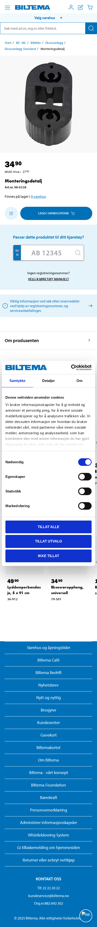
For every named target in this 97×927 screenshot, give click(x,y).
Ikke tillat (48, 556)
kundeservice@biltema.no (48, 895)
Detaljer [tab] (48, 380)
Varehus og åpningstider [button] (48, 647)
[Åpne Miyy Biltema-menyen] (71, 7)
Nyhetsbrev (48, 685)
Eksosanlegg (54, 43)
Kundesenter (48, 722)
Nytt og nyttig (48, 697)
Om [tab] (79, 380)
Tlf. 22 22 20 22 (48, 888)
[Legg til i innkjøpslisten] (11, 213)
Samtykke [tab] (17, 380)
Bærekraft (48, 797)
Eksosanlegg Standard (20, 49)
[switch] (85, 476)
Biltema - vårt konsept (48, 772)
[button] (48, 17)
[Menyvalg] (7, 7)
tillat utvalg (48, 541)
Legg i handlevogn (53, 213)
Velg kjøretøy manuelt (48, 279)
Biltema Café (48, 660)
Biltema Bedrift (49, 672)
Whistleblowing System (48, 835)
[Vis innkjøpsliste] (80, 7)
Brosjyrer (48, 710)
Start (8, 43)
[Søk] (91, 28)
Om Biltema (48, 760)
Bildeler (36, 43)
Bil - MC (21, 43)
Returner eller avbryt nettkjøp (49, 860)
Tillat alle (48, 527)
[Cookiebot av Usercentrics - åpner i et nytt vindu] (71, 367)
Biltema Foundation (48, 785)
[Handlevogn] (90, 7)
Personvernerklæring (48, 810)
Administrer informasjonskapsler (48, 822)
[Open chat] (86, 916)
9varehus (38, 196)
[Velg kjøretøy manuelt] (90, 305)
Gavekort (48, 735)
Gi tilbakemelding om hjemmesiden (48, 847)
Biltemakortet (48, 747)
